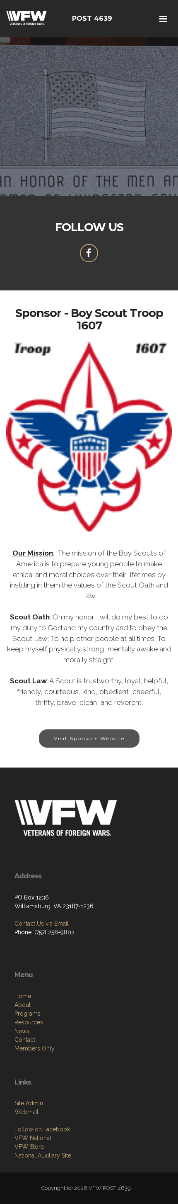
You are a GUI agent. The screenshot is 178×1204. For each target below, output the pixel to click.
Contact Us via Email (41, 923)
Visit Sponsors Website (89, 738)
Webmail (26, 1112)
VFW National (32, 1138)
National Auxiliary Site (42, 1155)
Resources (28, 1022)
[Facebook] (89, 253)
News (21, 1031)
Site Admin (28, 1103)
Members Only (34, 1048)
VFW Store (29, 1146)
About (22, 1005)
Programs (27, 1013)
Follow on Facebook (42, 1129)
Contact (24, 1039)
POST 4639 (92, 18)
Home (22, 996)
